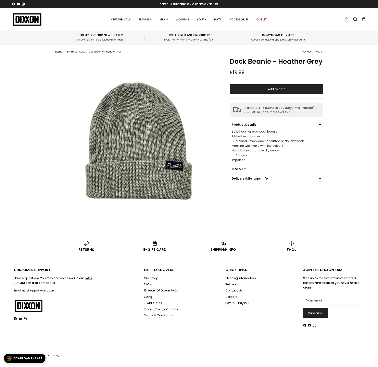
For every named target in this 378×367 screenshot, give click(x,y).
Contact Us (233, 290)
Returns (231, 284)
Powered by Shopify (47, 355)
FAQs (88, 278)
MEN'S (163, 19)
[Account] (346, 19)
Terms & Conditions (158, 315)
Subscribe (315, 313)
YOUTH (202, 19)
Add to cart (276, 89)
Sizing (148, 297)
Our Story (151, 278)
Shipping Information (240, 278)
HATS (218, 19)
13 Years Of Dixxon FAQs (161, 290)
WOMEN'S (182, 19)
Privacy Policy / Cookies (161, 309)
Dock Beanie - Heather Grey (105, 51)
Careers (231, 297)
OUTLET (261, 19)
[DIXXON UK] (27, 19)
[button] (276, 124)
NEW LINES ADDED (75, 51)
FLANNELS (145, 19)
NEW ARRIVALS (121, 19)
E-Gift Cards (153, 303)
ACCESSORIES (239, 19)
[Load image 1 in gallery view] (138, 140)
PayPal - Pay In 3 (237, 303)
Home (58, 51)
